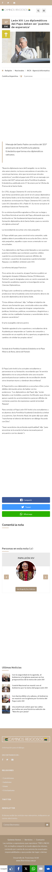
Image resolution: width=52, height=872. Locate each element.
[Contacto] (14, 2)
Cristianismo (9, 790)
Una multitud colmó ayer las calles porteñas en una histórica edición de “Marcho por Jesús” (28, 709)
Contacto (40, 840)
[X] (26, 868)
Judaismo (7, 782)
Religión (8, 71)
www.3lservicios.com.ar (26, 861)
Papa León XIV (26, 558)
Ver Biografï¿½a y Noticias (26, 589)
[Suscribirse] (47, 825)
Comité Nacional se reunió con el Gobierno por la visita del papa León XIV (30, 686)
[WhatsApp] (33, 868)
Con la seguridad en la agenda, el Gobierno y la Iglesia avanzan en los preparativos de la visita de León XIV (28, 677)
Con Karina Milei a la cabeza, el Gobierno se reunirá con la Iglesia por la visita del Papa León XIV (30, 698)
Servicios (29, 840)
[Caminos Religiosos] (19, 10)
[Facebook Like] (11, 868)
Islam (5, 786)
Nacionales (19, 71)
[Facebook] (4, 2)
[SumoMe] (48, 868)
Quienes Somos (14, 840)
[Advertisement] (26, 112)
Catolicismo (8, 778)
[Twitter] (9, 2)
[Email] (41, 868)
